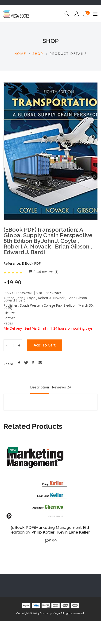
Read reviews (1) (45, 271)
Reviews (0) (61, 387)
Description (39, 387)
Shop (37, 53)
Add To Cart (45, 345)
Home (20, 53)
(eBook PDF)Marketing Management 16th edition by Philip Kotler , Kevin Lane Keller (50, 529)
